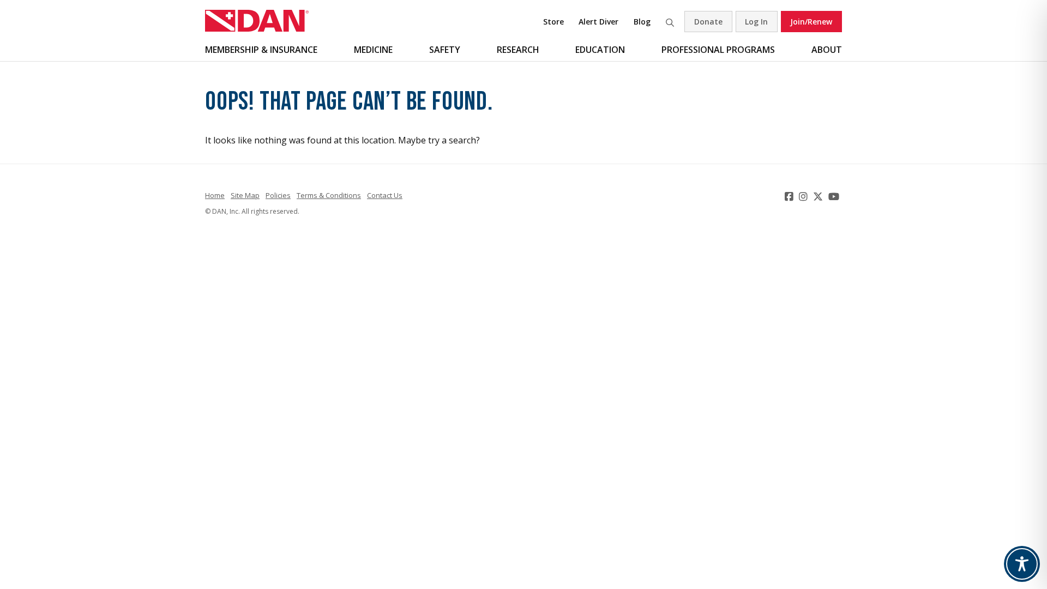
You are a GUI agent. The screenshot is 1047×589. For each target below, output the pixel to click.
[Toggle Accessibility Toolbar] (1022, 564)
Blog (642, 21)
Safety (444, 50)
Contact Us (384, 195)
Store (553, 21)
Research (518, 50)
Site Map (245, 195)
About (826, 50)
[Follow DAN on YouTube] (835, 196)
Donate (708, 21)
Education (600, 50)
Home (215, 195)
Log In (756, 21)
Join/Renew (811, 21)
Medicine (373, 50)
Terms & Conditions (329, 195)
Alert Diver (598, 21)
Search (669, 21)
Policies (278, 195)
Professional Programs (718, 50)
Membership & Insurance (261, 50)
